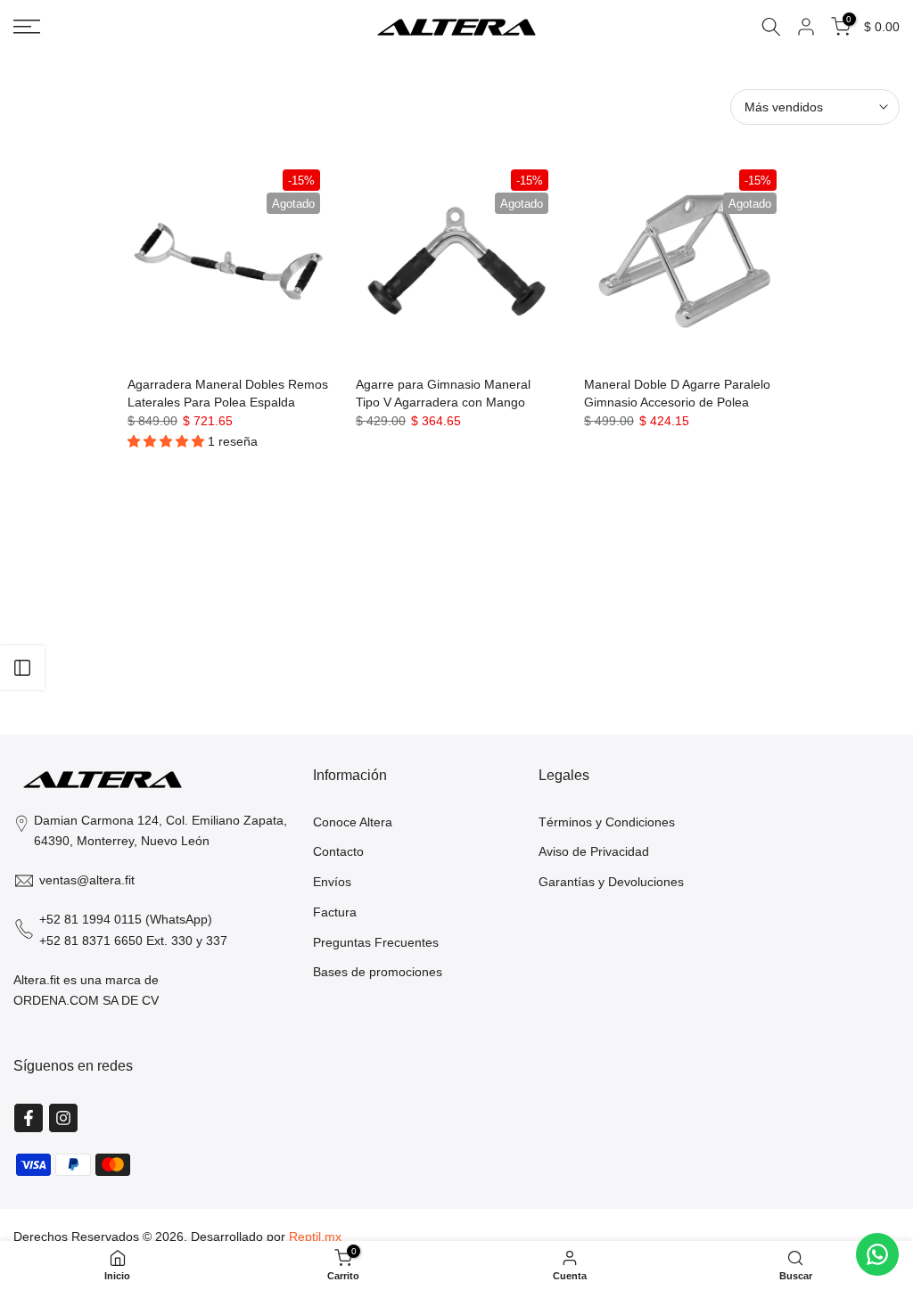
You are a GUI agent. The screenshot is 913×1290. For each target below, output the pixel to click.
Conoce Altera (352, 822)
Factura (335, 912)
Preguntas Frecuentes (376, 942)
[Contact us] (877, 1254)
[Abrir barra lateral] (22, 667)
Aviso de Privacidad (594, 851)
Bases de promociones (377, 972)
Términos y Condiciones (607, 822)
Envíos (332, 882)
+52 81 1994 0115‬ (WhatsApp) (125, 919)
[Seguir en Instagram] (63, 1118)
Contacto (338, 851)
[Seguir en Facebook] (28, 1118)
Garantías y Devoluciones (611, 882)
